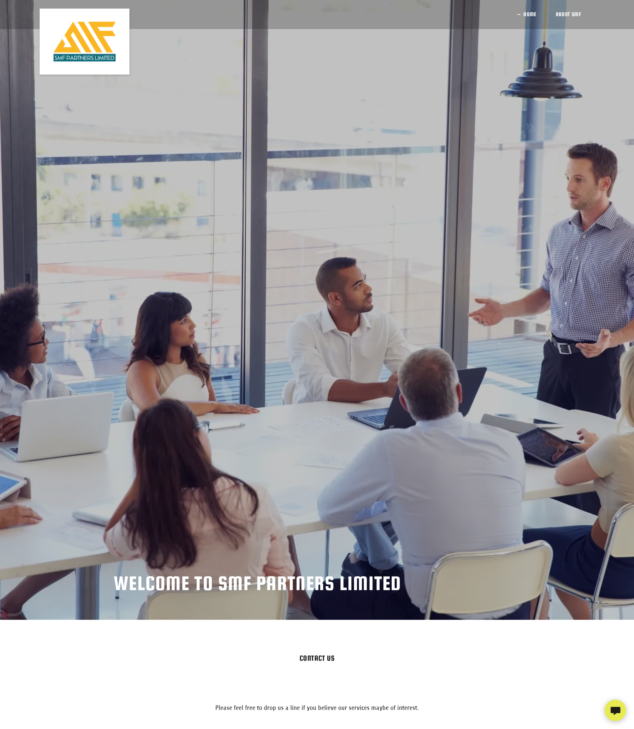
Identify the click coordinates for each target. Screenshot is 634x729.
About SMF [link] (568, 14)
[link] (84, 14)
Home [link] (529, 14)
